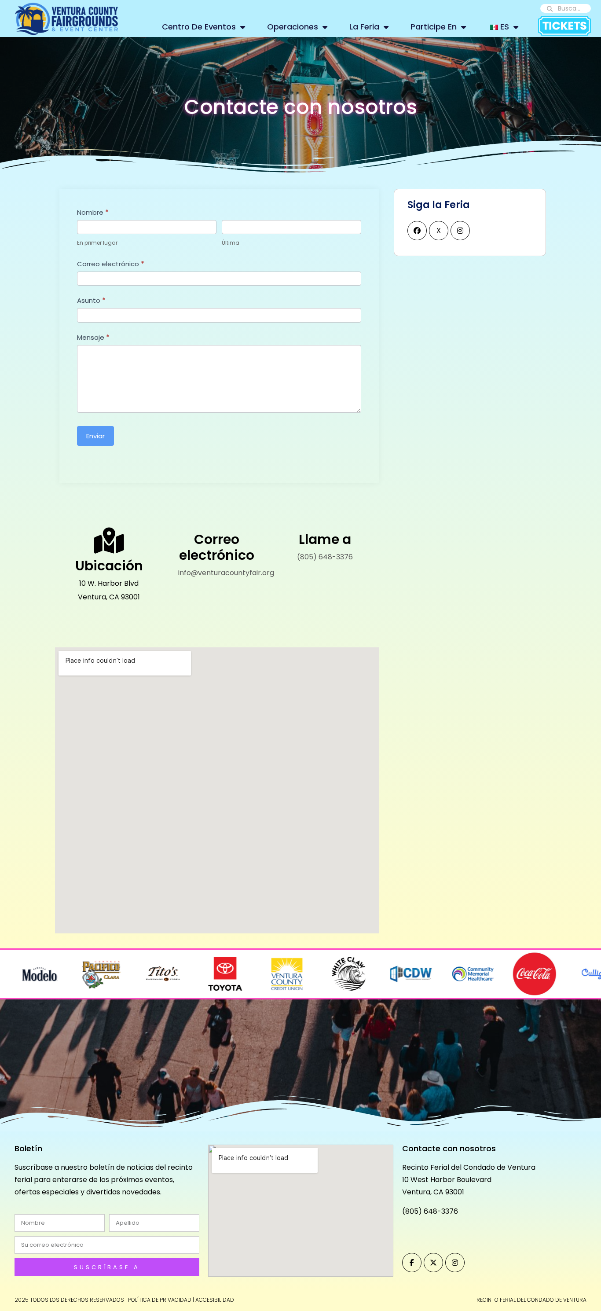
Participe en (433, 26)
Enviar (95, 436)
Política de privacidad (159, 1300)
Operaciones (292, 26)
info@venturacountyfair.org (226, 573)
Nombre (93, 212)
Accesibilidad (214, 1300)
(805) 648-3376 (325, 557)
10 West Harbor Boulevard (446, 1180)
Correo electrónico (110, 263)
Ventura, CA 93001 (433, 1192)
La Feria (364, 26)
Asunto (91, 300)
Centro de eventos (199, 26)
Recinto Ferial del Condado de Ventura (468, 1167)
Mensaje (93, 337)
